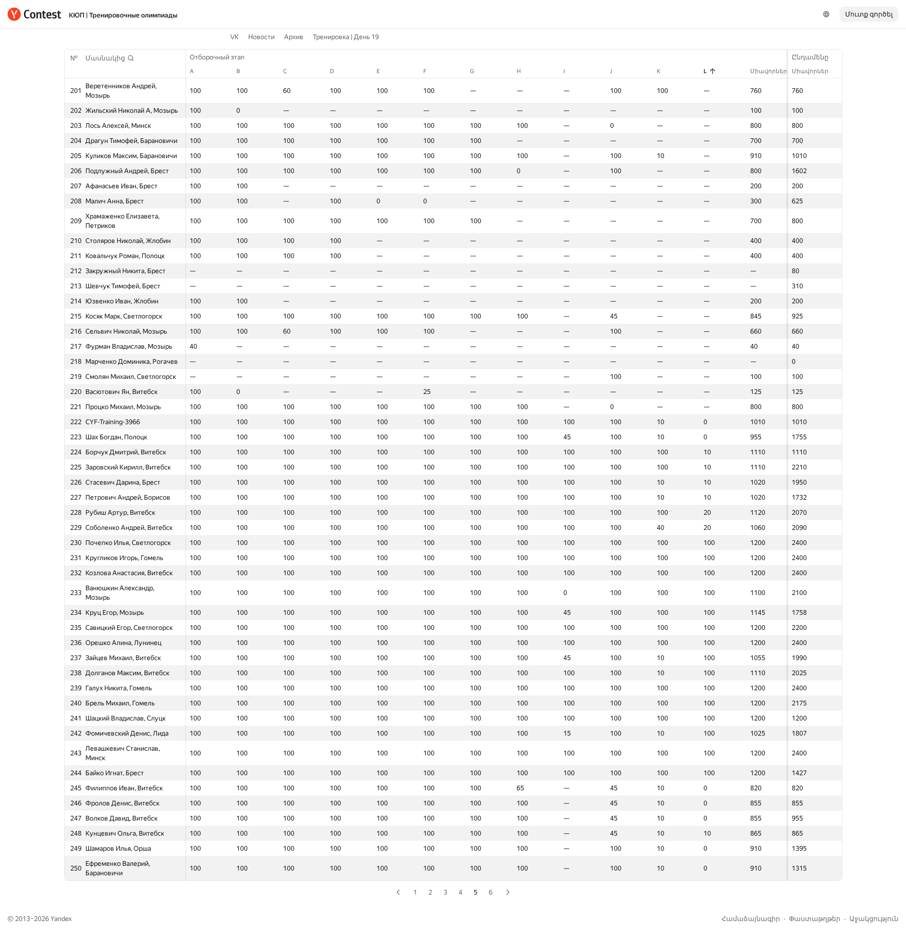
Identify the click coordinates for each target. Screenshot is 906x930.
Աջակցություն (873, 918)
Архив (293, 37)
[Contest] (34, 14)
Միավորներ (810, 71)
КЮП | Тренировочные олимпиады (123, 15)
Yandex (61, 918)
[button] (109, 58)
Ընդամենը (810, 57)
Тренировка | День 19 (346, 37)
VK (234, 37)
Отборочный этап (217, 57)
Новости (261, 37)
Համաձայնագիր (750, 918)
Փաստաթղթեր (814, 918)
